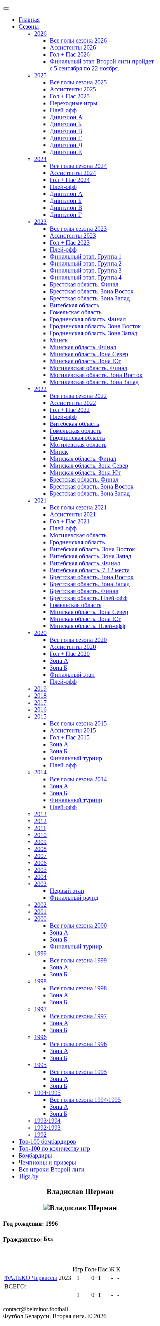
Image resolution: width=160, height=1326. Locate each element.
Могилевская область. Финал (88, 368)
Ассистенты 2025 (73, 89)
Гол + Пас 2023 (70, 242)
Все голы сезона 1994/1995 (85, 1099)
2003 (40, 883)
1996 (40, 1037)
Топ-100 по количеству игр (54, 1148)
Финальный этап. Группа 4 (86, 277)
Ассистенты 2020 (73, 646)
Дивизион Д (66, 145)
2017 (40, 702)
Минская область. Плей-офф (87, 626)
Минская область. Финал (83, 347)
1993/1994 (47, 1120)
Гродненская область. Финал (88, 319)
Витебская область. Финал (85, 563)
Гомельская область (75, 312)
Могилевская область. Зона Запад (94, 382)
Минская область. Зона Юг (85, 361)
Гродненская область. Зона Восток (95, 326)
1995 (40, 1065)
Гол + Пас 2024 (70, 180)
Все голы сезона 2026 (78, 40)
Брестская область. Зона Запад (90, 298)
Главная (29, 19)
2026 (40, 33)
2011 (40, 828)
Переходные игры (73, 103)
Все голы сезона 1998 (78, 988)
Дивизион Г (66, 138)
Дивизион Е (66, 152)
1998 (40, 981)
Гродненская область (77, 437)
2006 (40, 862)
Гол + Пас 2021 (70, 521)
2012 (40, 821)
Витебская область (74, 305)
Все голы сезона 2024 (78, 166)
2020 (40, 633)
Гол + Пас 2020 (70, 653)
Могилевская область (78, 444)
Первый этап (67, 890)
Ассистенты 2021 (73, 514)
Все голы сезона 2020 (78, 639)
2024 (40, 159)
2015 (40, 716)
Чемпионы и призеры (47, 1162)
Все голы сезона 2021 (78, 507)
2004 (40, 876)
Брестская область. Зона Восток (92, 291)
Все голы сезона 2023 (78, 228)
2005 (40, 869)
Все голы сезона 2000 (78, 925)
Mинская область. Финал (83, 458)
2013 (40, 814)
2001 (40, 911)
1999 (40, 953)
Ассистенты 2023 (73, 235)
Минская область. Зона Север (89, 354)
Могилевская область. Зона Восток (96, 375)
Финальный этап (72, 674)
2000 (40, 918)
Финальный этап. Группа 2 (86, 263)
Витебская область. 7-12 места (90, 570)
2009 (40, 842)
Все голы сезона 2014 (78, 779)
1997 (40, 1009)
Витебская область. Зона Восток (92, 549)
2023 (40, 221)
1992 (40, 1134)
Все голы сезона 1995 (78, 1072)
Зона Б (58, 667)
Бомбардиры (35, 1155)
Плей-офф (63, 110)
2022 (40, 389)
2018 (40, 695)
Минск (59, 340)
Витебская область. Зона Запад (90, 556)
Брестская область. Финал (84, 284)
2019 (40, 688)
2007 (40, 856)
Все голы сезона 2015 (78, 723)
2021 (40, 500)
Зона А (59, 660)
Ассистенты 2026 (73, 47)
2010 (40, 835)
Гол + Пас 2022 (70, 410)
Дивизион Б (66, 124)
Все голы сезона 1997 (78, 1016)
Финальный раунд (74, 897)
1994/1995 (47, 1092)
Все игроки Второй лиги (52, 1169)
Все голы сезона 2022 (78, 396)
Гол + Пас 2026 (70, 54)
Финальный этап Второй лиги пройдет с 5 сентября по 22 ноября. (102, 65)
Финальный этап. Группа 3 (86, 270)
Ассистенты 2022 (73, 403)
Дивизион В (66, 131)
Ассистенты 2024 (73, 173)
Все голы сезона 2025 (78, 82)
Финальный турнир (76, 758)
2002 (40, 904)
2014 (40, 772)
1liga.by (28, 1176)
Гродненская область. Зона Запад (93, 333)
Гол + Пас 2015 (70, 737)
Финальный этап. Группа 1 (86, 256)
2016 (40, 709)
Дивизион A (66, 117)
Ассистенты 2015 (73, 730)
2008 (40, 849)
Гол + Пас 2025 (70, 96)
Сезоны (29, 26)
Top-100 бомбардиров (47, 1141)
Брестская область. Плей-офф (88, 598)
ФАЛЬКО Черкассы (30, 1278)
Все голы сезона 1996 (78, 1044)
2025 (40, 75)
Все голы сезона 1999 (78, 960)
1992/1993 (47, 1127)
